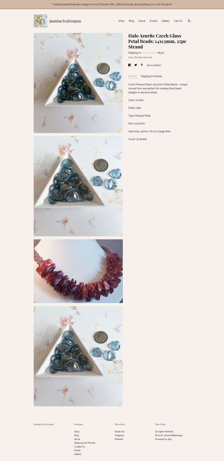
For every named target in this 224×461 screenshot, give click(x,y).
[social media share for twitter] (136, 65)
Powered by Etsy (163, 439)
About (141, 21)
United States (149, 52)
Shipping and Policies (84, 443)
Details (133, 76)
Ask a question (154, 65)
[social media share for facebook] (129, 65)
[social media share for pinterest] (142, 65)
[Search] (189, 21)
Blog (131, 21)
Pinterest (119, 439)
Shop (121, 21)
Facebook (119, 431)
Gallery (166, 21)
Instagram (119, 435)
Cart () (178, 21)
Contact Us (79, 446)
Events (153, 21)
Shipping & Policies (151, 76)
